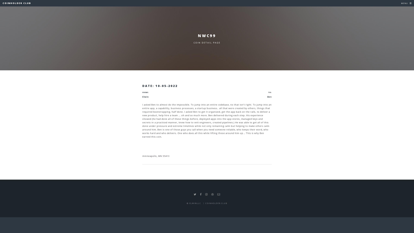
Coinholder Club (17, 3)
